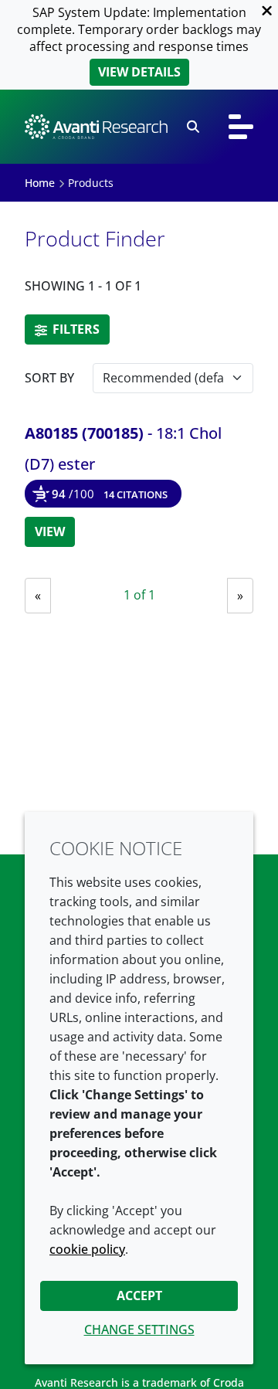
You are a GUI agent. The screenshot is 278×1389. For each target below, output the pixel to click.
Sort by (49, 377)
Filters (74, 329)
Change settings (139, 1329)
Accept (139, 1295)
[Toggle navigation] (241, 126)
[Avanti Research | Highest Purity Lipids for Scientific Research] (96, 126)
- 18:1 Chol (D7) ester (123, 448)
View (50, 531)
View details (139, 71)
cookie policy (87, 1249)
